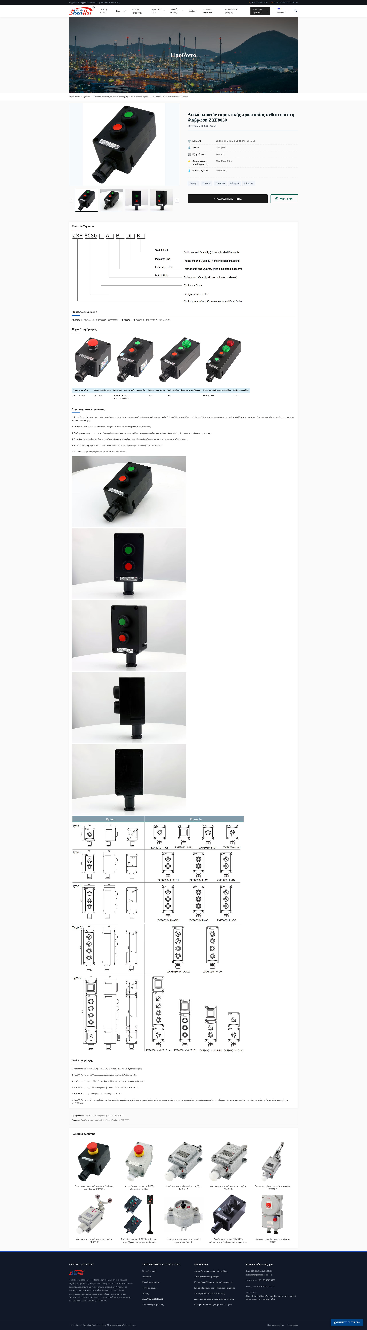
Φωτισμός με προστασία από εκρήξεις (211, 1271)
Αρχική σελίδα (103, 11)
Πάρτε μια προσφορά (257, 11)
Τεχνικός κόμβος (174, 11)
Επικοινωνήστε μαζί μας (231, 11)
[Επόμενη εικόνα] (177, 200)
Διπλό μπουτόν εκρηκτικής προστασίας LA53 (104, 1115)
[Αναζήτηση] (296, 10)
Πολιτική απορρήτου (275, 1325)
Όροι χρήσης (293, 1325)
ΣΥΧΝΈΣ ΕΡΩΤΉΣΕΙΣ (208, 11)
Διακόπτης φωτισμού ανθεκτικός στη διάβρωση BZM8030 (105, 1120)
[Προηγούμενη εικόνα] (71, 200)
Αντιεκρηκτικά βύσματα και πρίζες (209, 1293)
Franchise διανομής (151, 1282)
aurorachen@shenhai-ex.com (286, 2)
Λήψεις (192, 11)
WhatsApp (286, 198)
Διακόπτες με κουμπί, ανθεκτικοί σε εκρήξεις (110, 97)
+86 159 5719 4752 (260, 2)
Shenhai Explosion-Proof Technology (91, 1325)
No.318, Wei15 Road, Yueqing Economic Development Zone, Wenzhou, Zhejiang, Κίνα (271, 1297)
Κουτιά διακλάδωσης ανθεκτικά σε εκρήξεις (213, 1282)
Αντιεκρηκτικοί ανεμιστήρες (206, 1276)
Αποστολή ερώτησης (228, 198)
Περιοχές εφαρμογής (137, 11)
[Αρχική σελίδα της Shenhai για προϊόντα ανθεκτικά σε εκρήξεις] (101, 1272)
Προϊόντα (120, 11)
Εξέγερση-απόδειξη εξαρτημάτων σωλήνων (213, 1304)
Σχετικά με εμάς (156, 11)
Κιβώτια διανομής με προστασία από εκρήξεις (214, 1288)
